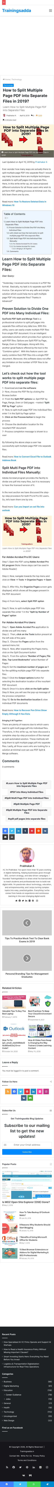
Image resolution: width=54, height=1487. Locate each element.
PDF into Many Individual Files (27, 792)
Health (7, 1407)
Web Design (9, 1420)
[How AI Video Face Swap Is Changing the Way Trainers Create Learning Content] (40, 1030)
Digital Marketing (11, 1386)
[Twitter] (12, 831)
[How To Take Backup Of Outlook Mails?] (9, 1216)
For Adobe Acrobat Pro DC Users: (25, 244)
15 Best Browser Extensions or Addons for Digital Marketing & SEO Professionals (34, 1252)
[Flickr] (30, 900)
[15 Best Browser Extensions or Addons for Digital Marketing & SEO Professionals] (9, 1253)
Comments (14, 251)
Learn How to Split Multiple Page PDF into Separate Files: (24, 223)
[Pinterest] (33, 900)
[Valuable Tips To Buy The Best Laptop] (14, 1001)
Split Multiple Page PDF (27, 804)
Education (8, 1390)
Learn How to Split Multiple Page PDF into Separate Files (27, 784)
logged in (18, 1071)
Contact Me (14, 1456)
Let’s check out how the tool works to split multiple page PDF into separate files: (26, 234)
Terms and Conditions (27, 1460)
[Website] (17, 900)
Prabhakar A (11, 115)
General (7, 1403)
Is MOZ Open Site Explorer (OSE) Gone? (26, 1202)
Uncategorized (10, 1416)
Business (8, 1382)
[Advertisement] (27, 44)
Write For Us (26, 1456)
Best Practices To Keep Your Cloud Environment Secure (40, 1013)
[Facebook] (5, 831)
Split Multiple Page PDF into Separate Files (27, 811)
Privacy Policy (39, 1456)
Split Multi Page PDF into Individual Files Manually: (26, 239)
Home (7, 79)
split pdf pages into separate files (27, 818)
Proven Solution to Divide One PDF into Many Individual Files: (27, 228)
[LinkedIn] (27, 900)
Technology (17, 79)
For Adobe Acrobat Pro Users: (24, 246)
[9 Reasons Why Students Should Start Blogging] (9, 1228)
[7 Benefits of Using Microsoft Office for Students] (9, 1241)
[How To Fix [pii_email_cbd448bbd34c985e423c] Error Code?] (14, 1030)
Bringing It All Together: (24, 248)
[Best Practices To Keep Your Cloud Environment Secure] (40, 1001)
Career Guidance (13, 1394)
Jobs (8, 1399)
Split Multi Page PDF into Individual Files (27, 798)
